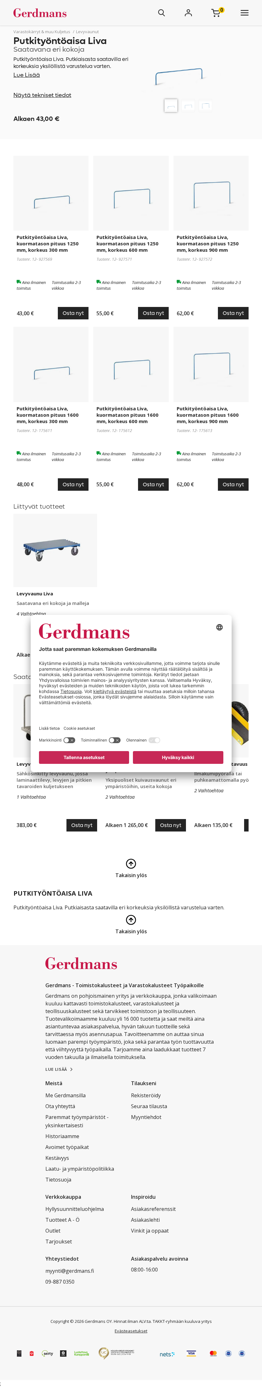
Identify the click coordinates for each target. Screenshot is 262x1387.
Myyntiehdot (146, 1117)
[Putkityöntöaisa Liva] (171, 105)
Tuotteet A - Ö (62, 1219)
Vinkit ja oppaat (150, 1230)
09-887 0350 (59, 1281)
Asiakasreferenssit (153, 1208)
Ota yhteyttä (60, 1106)
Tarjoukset (58, 1241)
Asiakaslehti (145, 1219)
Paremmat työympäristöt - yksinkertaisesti (77, 1121)
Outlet (52, 1230)
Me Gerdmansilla (65, 1095)
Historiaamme (62, 1136)
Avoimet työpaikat (67, 1147)
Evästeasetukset (131, 1331)
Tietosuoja (58, 1179)
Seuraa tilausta (149, 1106)
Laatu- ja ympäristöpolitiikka (79, 1168)
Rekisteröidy (146, 1095)
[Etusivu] (58, 13)
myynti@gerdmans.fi (69, 1270)
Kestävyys (57, 1157)
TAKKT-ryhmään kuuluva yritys (182, 1321)
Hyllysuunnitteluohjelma (74, 1208)
